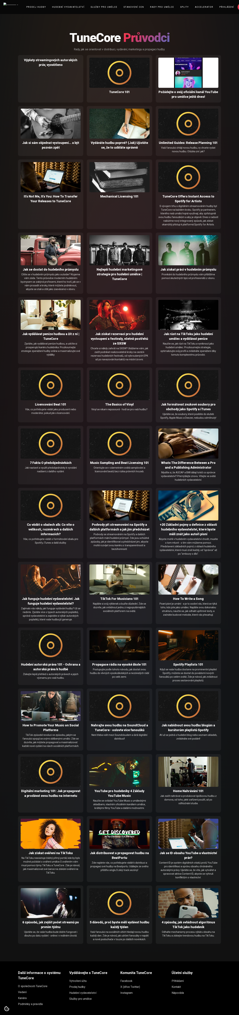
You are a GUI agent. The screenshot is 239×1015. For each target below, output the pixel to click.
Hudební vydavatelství (68, 7)
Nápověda (178, 992)
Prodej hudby (36, 7)
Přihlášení (226, 7)
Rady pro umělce (162, 7)
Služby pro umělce (104, 7)
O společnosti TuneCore (32, 986)
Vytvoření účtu (78, 981)
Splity (184, 7)
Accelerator (204, 7)
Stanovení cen (134, 7)
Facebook (126, 981)
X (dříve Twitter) (130, 987)
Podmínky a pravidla (30, 1004)
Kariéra (22, 998)
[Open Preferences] (6, 1008)
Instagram (126, 992)
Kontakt (176, 987)
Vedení (22, 992)
